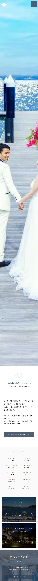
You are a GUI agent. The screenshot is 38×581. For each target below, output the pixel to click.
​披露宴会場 (11, 467)
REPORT (11, 486)
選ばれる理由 (11, 481)
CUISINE (26, 465)
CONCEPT (11, 458)
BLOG (26, 486)
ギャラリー (11, 474)
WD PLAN (27, 472)
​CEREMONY (27, 458)
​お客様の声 (11, 488)
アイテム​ (26, 481)
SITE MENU (19, 452)
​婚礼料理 (26, 467)
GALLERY (11, 472)
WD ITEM (27, 479)
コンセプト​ (11, 460)
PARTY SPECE (11, 465)
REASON (11, 479)
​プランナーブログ (26, 488)
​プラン (26, 474)
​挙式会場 (26, 460)
